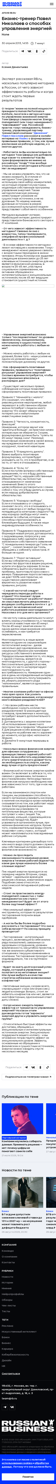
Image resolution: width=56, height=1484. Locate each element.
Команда (8, 1251)
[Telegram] (5, 1407)
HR (3, 1366)
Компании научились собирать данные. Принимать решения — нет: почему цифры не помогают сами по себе (22, 1146)
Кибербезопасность (15, 1355)
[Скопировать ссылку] (44, 51)
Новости (7, 1277)
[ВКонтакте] (12, 1407)
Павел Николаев (13, 136)
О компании (9, 1257)
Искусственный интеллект (19, 1332)
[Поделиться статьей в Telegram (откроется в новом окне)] (22, 51)
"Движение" (40, 133)
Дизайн (6, 1360)
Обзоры (7, 1300)
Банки (6, 1337)
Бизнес (6, 1343)
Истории (7, 1282)
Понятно (28, 1477)
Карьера (7, 1349)
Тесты (6, 1311)
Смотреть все (11, 1374)
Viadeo (23, 138)
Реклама (7, 1326)
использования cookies (17, 1463)
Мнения (6, 1288)
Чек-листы (9, 1305)
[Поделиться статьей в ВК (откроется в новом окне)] (30, 51)
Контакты (8, 1262)
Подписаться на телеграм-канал (27, 1077)
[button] (51, 4)
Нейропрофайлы (13, 1294)
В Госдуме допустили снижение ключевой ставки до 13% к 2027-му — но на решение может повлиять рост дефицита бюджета (22, 1221)
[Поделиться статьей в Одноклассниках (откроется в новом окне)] (37, 51)
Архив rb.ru (9, 13)
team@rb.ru (9, 1398)
